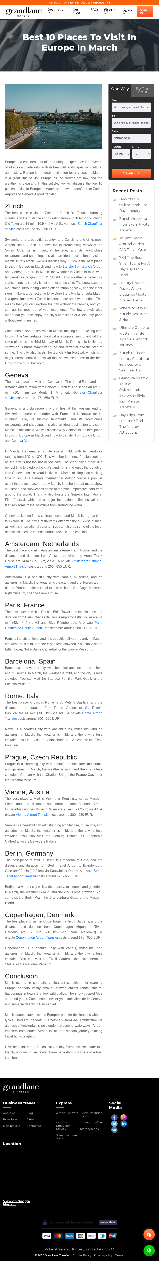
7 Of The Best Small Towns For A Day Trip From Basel (134, 266)
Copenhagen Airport (30, 937)
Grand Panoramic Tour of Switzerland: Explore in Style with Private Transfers (133, 392)
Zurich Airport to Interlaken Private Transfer (134, 224)
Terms (119, 1255)
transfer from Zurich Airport (82, 266)
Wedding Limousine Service (63, 1125)
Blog (29, 1113)
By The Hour (142, 90)
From (115, 100)
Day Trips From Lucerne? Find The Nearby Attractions (131, 423)
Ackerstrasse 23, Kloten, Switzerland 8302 (79, 1249)
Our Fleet (76, 11)
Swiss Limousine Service (67, 1137)
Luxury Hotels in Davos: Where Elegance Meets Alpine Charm (133, 291)
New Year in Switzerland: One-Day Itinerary (134, 205)
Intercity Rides (89, 1128)
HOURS (117, 146)
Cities (30, 1119)
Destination (57, 9)
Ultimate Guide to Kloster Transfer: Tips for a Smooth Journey (134, 336)
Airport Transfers (67, 1113)
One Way (120, 89)
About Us (9, 1113)
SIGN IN (143, 11)
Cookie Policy (82, 1255)
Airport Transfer (38, 814)
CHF (111, 10)
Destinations (11, 1125)
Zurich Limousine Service (91, 1114)
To (113, 115)
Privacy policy (103, 1255)
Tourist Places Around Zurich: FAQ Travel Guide (133, 244)
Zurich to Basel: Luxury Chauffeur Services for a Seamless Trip (134, 361)
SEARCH (131, 173)
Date (115, 131)
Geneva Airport (22, 440)
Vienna (21, 814)
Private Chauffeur (91, 1122)
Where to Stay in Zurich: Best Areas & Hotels (134, 314)
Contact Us (33, 1125)
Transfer (29, 876)
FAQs (95, 9)
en (129, 10)
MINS (135, 146)
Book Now (10, 1119)
